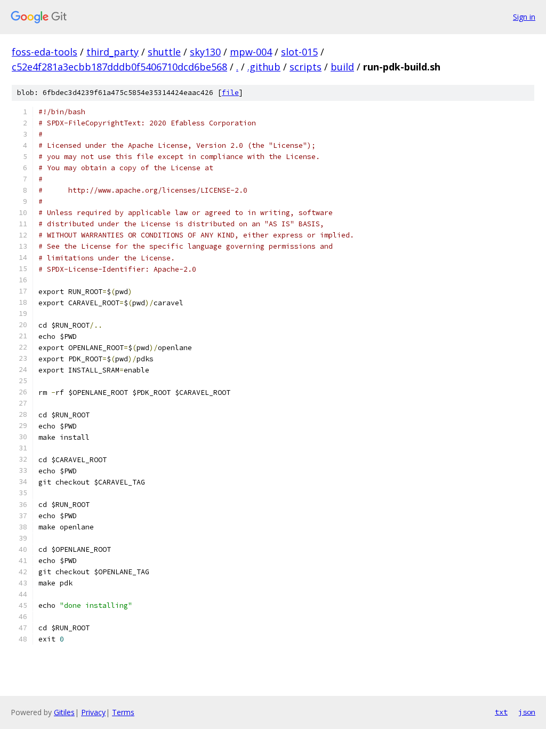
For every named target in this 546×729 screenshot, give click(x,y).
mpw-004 (251, 51)
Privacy (93, 712)
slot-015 (299, 51)
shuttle (164, 51)
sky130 (205, 51)
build (342, 66)
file (230, 92)
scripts (306, 66)
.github (263, 66)
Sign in (524, 17)
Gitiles (64, 712)
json (526, 712)
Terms (123, 712)
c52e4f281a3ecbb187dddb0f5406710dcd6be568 (119, 66)
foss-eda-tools (44, 51)
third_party (112, 51)
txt (501, 712)
